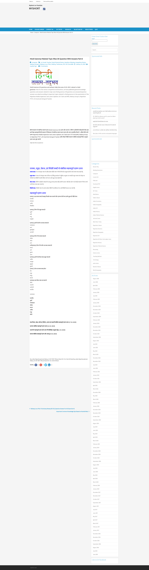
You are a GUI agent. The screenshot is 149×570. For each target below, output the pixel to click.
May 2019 (95, 433)
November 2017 (96, 496)
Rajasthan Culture (97, 225)
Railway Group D (34, 64)
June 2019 (95, 430)
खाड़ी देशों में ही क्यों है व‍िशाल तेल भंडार (100, 121)
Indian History (96, 211)
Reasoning (95, 249)
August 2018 (96, 465)
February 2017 (96, 527)
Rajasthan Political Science (99, 246)
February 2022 (96, 371)
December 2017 (96, 492)
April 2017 (95, 520)
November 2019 (96, 413)
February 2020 (96, 402)
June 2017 (95, 513)
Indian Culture (96, 197)
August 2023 (96, 340)
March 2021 (95, 389)
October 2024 (96, 313)
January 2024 (96, 323)
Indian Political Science (98, 215)
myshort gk (33, 66)
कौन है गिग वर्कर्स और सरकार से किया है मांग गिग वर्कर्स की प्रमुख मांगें (104, 125)
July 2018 (95, 468)
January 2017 (96, 530)
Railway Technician (56, 64)
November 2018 (96, 454)
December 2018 (96, 451)
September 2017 (97, 502)
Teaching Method (97, 256)
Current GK (95, 177)
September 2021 (97, 382)
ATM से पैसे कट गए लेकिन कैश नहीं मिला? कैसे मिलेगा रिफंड (105, 130)
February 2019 (96, 444)
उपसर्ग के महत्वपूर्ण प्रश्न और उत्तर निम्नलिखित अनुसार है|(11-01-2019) (47, 330)
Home (31, 32)
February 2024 (96, 320)
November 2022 (96, 361)
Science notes (96, 253)
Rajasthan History (97, 242)
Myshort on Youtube (35, 5)
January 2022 (96, 375)
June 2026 (95, 282)
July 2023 (95, 344)
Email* (93, 38)
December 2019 (96, 409)
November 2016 (96, 537)
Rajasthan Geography (98, 232)
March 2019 (95, 440)
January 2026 (96, 292)
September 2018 (97, 461)
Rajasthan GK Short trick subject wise (102, 239)
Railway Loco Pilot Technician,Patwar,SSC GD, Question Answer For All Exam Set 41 (53, 408)
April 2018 (95, 478)
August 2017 (96, 506)
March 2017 (95, 523)
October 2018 (96, 458)
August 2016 (96, 547)
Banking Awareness (98, 170)
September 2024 (97, 316)
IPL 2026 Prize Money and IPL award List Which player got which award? (104, 117)
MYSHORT (35, 8)
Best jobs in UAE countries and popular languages (105, 133)
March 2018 (95, 482)
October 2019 (96, 416)
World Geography (97, 270)
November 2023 (96, 330)
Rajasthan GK (96, 235)
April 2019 (95, 437)
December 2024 (96, 306)
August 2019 (96, 423)
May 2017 (95, 516)
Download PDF (96, 184)
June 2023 (95, 347)
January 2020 (96, 406)
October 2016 (96, 540)
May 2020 (95, 396)
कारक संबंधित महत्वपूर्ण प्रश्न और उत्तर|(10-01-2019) (43, 334)
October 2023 (96, 334)
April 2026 (95, 285)
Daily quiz (95, 180)
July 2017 (95, 509)
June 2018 (95, 471)
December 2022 (96, 358)
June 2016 (95, 554)
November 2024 (96, 309)
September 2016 (97, 544)
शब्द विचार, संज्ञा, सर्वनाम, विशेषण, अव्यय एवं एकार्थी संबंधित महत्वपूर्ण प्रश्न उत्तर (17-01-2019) (53, 322)
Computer (36, 32)
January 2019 (96, 447)
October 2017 (96, 499)
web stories (96, 263)
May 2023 (95, 351)
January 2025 (96, 302)
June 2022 (95, 368)
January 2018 (96, 489)
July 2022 (95, 365)
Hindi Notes (96, 194)
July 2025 (95, 296)
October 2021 (96, 378)
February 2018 (96, 485)
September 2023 (97, 337)
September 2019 (97, 420)
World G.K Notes (97, 266)
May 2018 (95, 475)
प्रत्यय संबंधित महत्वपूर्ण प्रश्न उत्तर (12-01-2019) (42, 326)
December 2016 (96, 533)
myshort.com (33, 567)
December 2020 (96, 392)
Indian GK (95, 208)
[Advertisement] (83, 15)
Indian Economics (97, 201)
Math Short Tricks (97, 222)
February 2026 (96, 289)
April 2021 (95, 385)
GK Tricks (95, 191)
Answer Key (96, 166)
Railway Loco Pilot (45, 64)
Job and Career (96, 218)
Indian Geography (97, 204)
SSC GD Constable (68, 64)
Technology (96, 260)
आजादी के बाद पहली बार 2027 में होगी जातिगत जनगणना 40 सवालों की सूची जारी (104, 112)
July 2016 (95, 551)
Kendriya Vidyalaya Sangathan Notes (75, 62)
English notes (96, 187)
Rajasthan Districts (97, 229)
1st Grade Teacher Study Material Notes (52, 62)
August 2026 (96, 278)
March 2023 (95, 354)
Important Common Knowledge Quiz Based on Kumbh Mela (72, 411)
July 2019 (95, 427)
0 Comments (44, 66)
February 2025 (96, 299)
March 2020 (95, 399)
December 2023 (96, 327)
